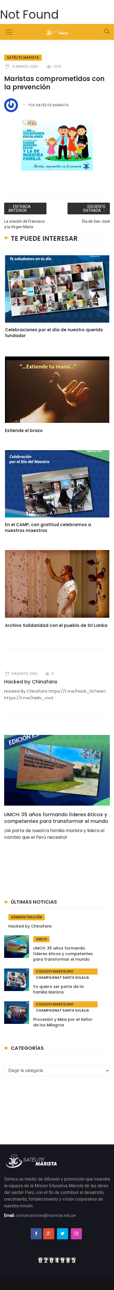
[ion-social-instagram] (76, 1233)
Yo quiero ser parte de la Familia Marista (58, 989)
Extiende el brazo (24, 430)
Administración (26, 917)
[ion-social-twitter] (62, 1233)
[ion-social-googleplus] (48, 1233)
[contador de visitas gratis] (57, 1260)
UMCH (41, 939)
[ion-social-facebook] (36, 1233)
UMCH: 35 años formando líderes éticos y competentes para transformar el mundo (56, 818)
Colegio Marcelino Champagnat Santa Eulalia (62, 972)
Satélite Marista (23, 57)
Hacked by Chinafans (30, 681)
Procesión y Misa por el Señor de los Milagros (62, 1022)
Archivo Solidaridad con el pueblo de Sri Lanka (56, 625)
